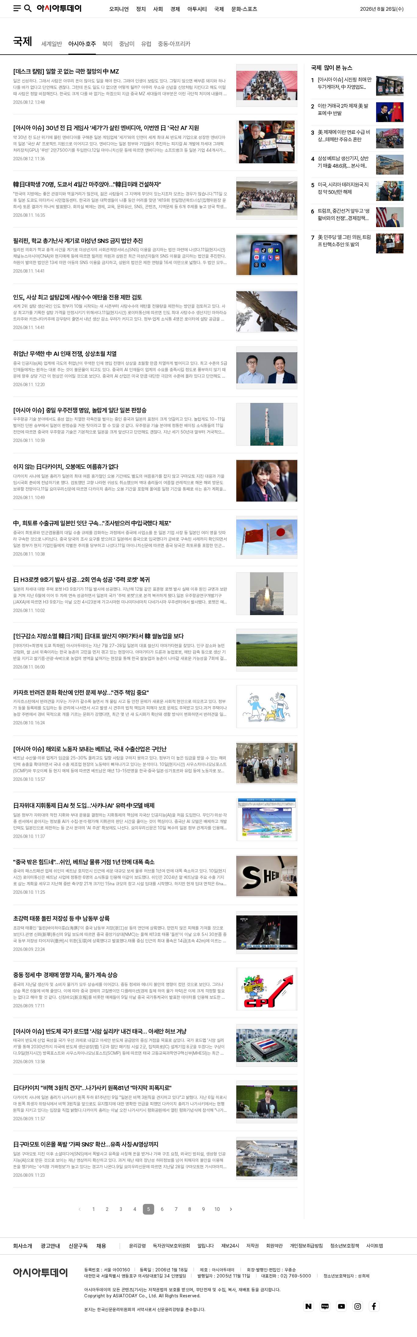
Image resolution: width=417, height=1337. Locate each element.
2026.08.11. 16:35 (29, 215)
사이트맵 (374, 1246)
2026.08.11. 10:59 (29, 440)
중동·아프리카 (174, 44)
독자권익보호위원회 (171, 1246)
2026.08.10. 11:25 (29, 892)
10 (217, 1209)
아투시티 (197, 9)
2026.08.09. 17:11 (29, 1006)
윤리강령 (137, 1246)
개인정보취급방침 (306, 1246)
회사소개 (22, 1246)
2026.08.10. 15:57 (29, 779)
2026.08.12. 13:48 (29, 102)
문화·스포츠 (244, 9)
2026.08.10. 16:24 (29, 723)
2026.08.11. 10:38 (29, 554)
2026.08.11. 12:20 (29, 384)
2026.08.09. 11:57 (29, 1118)
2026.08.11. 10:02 (29, 610)
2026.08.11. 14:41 (29, 271)
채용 (101, 1246)
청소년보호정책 (344, 1246)
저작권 (252, 1246)
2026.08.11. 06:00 (29, 667)
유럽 (146, 44)
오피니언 (119, 9)
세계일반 (51, 44)
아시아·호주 (82, 44)
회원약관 (274, 1246)
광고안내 (50, 1246)
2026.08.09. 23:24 (29, 949)
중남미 (127, 44)
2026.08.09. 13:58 (29, 1061)
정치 (141, 9)
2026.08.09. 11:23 (29, 1175)
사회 (158, 9)
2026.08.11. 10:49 (29, 497)
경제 (175, 9)
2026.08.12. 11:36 (29, 158)
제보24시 (230, 1246)
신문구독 (78, 1246)
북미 (107, 44)
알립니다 (206, 1246)
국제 (219, 9)
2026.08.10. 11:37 (29, 836)
